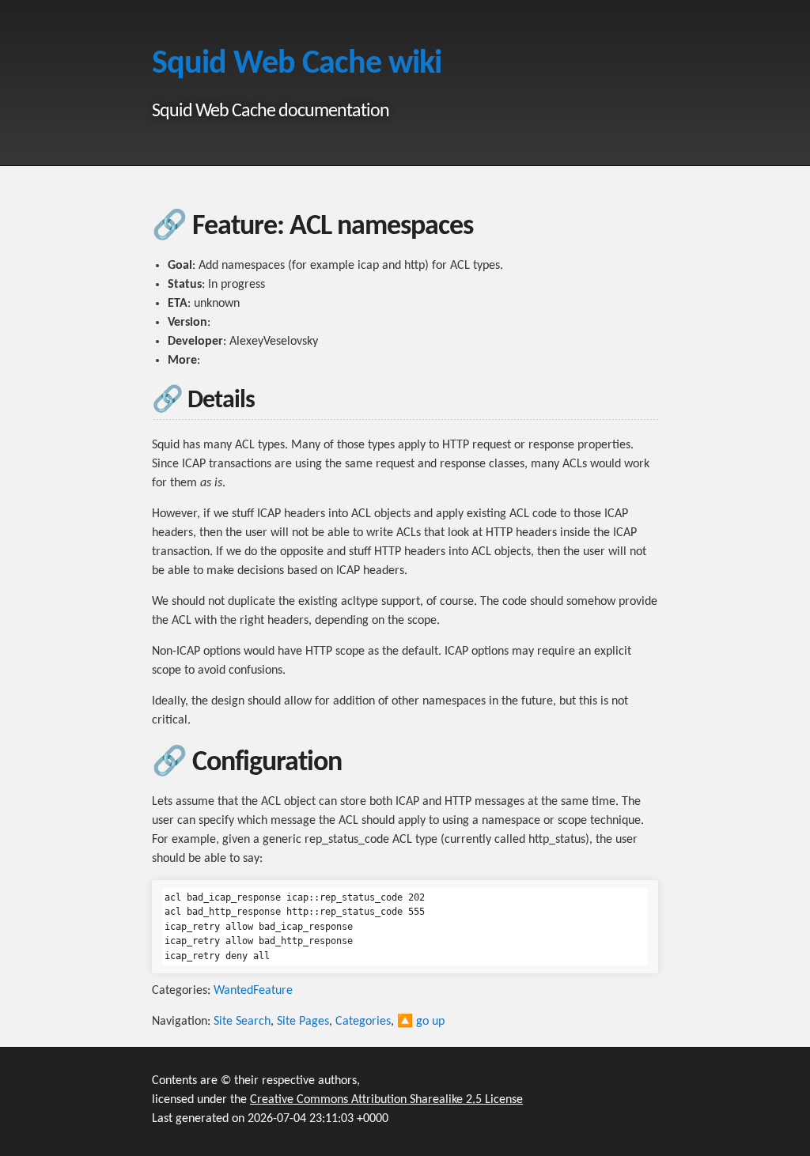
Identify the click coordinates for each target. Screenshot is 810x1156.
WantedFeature (253, 990)
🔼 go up (421, 1021)
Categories (363, 1021)
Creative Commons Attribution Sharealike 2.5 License (386, 1100)
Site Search (242, 1021)
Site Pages (303, 1021)
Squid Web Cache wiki (296, 64)
